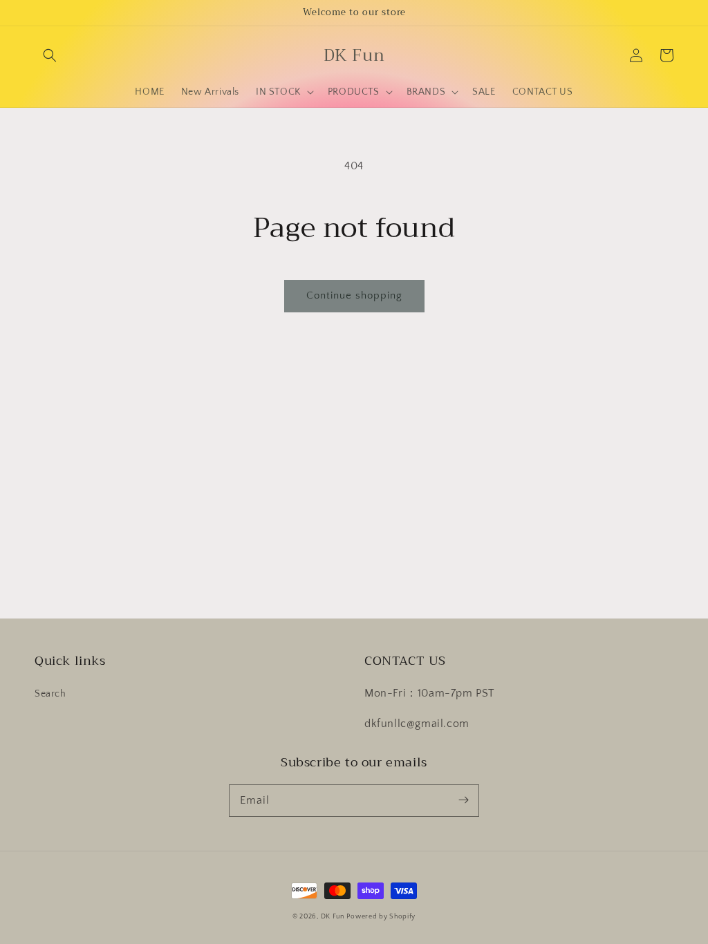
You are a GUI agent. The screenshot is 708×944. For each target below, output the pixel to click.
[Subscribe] (463, 800)
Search (50, 693)
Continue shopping (354, 295)
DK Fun (332, 917)
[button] (50, 55)
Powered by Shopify (381, 917)
